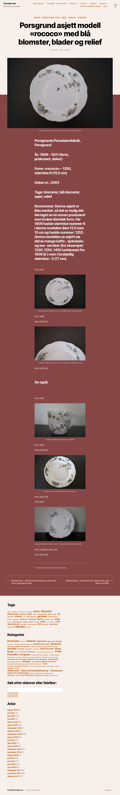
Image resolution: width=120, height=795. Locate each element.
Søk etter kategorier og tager (90, 6)
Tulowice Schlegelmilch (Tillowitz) (18, 666)
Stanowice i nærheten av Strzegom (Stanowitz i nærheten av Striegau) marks (37, 657)
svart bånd (10, 627)
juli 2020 (11, 740)
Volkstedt (17, 668)
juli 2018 (11, 761)
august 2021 (12, 710)
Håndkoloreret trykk (51, 17)
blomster (53, 568)
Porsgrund (81, 17)
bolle (29, 614)
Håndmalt (55, 644)
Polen (58, 651)
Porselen (83, 3)
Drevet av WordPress (32, 790)
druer (50, 614)
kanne (40, 619)
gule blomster (31, 616)
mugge (24, 622)
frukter (18, 616)
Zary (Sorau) (54, 675)
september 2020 (14, 734)
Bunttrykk (13, 641)
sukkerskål (53, 624)
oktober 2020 (13, 731)
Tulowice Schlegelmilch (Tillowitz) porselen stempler (42, 666)
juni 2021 (11, 716)
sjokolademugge (32, 624)
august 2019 (12, 755)
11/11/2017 (66, 50)
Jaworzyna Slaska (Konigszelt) (18, 646)
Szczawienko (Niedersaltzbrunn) (43, 662)
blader (36, 611)
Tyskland (57, 666)
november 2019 (14, 752)
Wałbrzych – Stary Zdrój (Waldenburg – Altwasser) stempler (28, 675)
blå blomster (45, 568)
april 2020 (11, 743)
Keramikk (12, 648)
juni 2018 (11, 764)
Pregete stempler (54, 655)
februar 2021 (13, 722)
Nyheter (16, 652)
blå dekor (23, 614)
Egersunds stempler (54, 641)
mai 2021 (11, 719)
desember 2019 (14, 749)
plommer (31, 622)
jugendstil (16, 619)
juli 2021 (11, 713)
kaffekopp (32, 619)
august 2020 (13, 737)
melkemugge (16, 622)
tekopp (28, 627)
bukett (35, 614)
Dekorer (103, 3)
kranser (9, 622)
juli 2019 (11, 758)
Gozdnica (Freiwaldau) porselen (23, 644)
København (28, 649)
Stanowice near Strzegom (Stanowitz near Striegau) (27, 659)
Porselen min (10, 3)
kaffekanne (23, 619)
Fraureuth (10, 644)
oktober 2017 (13, 776)
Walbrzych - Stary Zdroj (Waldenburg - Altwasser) (35, 670)
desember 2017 (14, 770)
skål (39, 624)
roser (58, 622)
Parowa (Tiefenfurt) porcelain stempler (45, 652)
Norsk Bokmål (38, 3)
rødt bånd (24, 624)
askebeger (14, 611)
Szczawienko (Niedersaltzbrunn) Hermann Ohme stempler (24, 664)
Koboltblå (21, 649)
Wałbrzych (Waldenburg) (17, 673)
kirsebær (47, 619)
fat (58, 614)
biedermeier (21, 611)
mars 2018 (12, 767)
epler (54, 614)
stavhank (45, 624)
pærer (37, 622)
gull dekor (42, 616)
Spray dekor (11, 657)
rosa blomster (50, 622)
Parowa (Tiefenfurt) (27, 652)
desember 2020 (14, 728)
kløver (52, 619)
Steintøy (93, 3)
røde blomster (13, 624)
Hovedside (51, 3)
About (105, 6)
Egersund (41, 641)
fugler (24, 616)
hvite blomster (52, 616)
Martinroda (36, 649)
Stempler (72, 3)
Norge (63, 17)
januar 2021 (12, 725)
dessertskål (42, 614)
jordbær (9, 619)
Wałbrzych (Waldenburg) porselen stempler (41, 673)
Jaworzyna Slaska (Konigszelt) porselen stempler (44, 646)
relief (58, 568)
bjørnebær (29, 611)
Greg (56, 50)
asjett (39, 568)
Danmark (23, 641)
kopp (57, 619)
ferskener (10, 616)
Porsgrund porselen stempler (39, 655)
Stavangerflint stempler (14, 661)
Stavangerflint (53, 659)
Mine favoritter (62, 3)
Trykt (45, 664)
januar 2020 (12, 746)
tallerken (63, 568)
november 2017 (14, 773)
